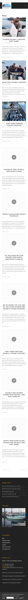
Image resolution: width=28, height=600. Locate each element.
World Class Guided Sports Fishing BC (14, 215)
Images (4, 544)
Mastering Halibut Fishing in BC (8, 491)
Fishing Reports (6, 542)
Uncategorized (6, 549)
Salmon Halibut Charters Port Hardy (14, 40)
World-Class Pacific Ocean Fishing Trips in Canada (11, 488)
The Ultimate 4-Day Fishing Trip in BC (9, 494)
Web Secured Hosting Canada (17, 594)
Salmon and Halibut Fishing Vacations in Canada (11, 486)
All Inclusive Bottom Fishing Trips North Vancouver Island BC (14, 257)
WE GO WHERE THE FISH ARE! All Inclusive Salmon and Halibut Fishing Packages (14, 307)
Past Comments (6, 547)
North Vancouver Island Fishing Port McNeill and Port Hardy (14, 442)
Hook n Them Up (9, 566)
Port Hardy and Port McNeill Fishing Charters (14, 352)
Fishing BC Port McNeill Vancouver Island (14, 170)
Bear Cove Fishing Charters (14, 82)
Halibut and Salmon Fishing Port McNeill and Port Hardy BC (14, 394)
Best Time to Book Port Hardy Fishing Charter (10, 496)
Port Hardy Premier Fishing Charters (14, 124)
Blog (3, 43)
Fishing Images (8, 43)
